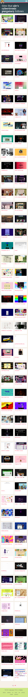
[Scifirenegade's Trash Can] (21, 419)
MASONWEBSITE (19, 397)
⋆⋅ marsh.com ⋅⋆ (4, 90)
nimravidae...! (4, 263)
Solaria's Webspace (19, 23)
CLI (12, 692)
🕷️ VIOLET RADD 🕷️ (19, 477)
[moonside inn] (7, 672)
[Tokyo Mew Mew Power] (21, 659)
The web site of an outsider (7, 664)
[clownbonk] (21, 365)
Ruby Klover (4, 317)
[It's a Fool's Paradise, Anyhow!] (7, 98)
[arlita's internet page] (21, 165)
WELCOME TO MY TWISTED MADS (21, 263)
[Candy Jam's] (7, 646)
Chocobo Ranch (18, 557)
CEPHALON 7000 (5, 370)
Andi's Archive (4, 210)
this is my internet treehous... (21, 157)
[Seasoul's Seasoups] (7, 419)
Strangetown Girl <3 (5, 250)
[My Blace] (21, 352)
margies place (4, 610)
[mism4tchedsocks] (7, 45)
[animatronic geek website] (7, 272)
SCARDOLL (4, 570)
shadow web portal (19, 637)
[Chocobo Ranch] (21, 552)
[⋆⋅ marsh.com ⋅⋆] (7, 85)
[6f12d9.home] (21, 606)
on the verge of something (20, 197)
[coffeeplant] (7, 192)
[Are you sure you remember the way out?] (21, 312)
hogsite (2, 183)
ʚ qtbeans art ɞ (18, 117)
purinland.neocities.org (19, 343)
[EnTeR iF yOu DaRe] (7, 432)
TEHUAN (3, 223)
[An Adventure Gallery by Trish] (7, 539)
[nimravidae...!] (7, 259)
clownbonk (17, 370)
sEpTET (3, 624)
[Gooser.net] (21, 525)
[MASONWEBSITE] (21, 392)
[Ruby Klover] (7, 312)
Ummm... (3, 490)
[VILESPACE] (7, 299)
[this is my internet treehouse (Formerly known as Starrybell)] (21, 152)
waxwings (17, 651)
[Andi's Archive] (7, 205)
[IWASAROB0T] (21, 485)
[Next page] (15, 685)
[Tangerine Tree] (21, 459)
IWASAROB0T (18, 490)
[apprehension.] (21, 432)
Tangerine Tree (18, 464)
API (19, 692)
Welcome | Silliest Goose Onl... (7, 143)
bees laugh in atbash (19, 223)
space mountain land (5, 597)
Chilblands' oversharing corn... (7, 330)
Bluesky (21, 690)
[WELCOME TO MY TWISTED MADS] (21, 259)
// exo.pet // (17, 277)
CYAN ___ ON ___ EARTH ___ (21, 504)
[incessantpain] (21, 58)
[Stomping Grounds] (21, 285)
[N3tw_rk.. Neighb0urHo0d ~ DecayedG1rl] (21, 178)
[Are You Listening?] (21, 205)
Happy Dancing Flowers (6, 290)
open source (11, 690)
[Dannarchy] (7, 112)
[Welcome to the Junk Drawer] (7, 58)
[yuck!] (7, 379)
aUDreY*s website (5, 450)
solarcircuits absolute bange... (7, 584)
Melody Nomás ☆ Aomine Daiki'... (21, 36)
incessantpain (18, 63)
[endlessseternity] (7, 525)
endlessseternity (4, 530)
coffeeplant (3, 197)
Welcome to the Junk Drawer (7, 63)
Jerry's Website (18, 143)
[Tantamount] (21, 619)
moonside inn (4, 677)
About (4, 692)
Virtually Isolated (4, 130)
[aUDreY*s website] (7, 445)
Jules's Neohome (18, 544)
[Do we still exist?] (21, 232)
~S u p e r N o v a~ (19, 410)
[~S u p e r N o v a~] (21, 405)
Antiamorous (4, 36)
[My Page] (21, 672)
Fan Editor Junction (19, 450)
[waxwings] (21, 646)
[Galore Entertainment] (7, 352)
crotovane (3, 76)
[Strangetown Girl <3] (7, 245)
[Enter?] (21, 245)
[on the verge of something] (21, 192)
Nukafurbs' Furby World (6, 464)
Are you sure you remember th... (21, 317)
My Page (17, 677)
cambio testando (18, 584)
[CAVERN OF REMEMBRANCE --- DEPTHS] (21, 98)
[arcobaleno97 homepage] (21, 299)
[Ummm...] (7, 485)
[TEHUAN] (7, 218)
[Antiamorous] (7, 32)
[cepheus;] (21, 85)
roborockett (17, 517)
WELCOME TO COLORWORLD (21, 50)
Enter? (16, 250)
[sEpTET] (7, 619)
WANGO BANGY (5, 637)
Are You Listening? (19, 210)
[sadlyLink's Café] (21, 325)
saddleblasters (4, 170)
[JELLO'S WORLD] (7, 472)
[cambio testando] (21, 579)
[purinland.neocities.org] (21, 339)
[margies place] (7, 606)
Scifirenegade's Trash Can (20, 424)
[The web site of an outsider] (7, 659)
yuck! (2, 384)
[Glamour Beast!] (7, 552)
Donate (9, 692)
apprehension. (18, 437)
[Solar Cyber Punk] (7, 392)
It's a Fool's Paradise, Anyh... (7, 103)
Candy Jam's (4, 651)
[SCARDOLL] (7, 566)
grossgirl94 (3, 157)
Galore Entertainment (5, 357)
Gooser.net (17, 530)
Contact (16, 694)
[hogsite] (7, 178)
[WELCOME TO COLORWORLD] (21, 45)
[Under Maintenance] (7, 512)
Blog (16, 692)
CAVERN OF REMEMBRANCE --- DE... (21, 103)
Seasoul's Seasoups (5, 424)
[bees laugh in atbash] (21, 218)
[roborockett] (21, 512)
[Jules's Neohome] (21, 539)
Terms (11, 694)
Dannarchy (3, 117)
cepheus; (17, 90)
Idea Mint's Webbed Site (20, 570)
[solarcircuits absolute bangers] (7, 579)
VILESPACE (4, 303)
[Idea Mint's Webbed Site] (21, 566)
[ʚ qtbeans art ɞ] (21, 112)
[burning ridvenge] (21, 379)
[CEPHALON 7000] (7, 365)
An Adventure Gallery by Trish (7, 544)
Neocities (6, 690)
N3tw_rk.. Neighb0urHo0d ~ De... (21, 183)
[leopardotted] (7, 18)
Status (23, 692)
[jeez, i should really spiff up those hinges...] (21, 592)
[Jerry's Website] (21, 138)
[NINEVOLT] (7, 339)
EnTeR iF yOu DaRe (5, 437)
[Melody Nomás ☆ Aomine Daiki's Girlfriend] (21, 32)
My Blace (17, 357)
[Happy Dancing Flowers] (7, 285)
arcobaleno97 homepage (20, 303)
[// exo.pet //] (21, 272)
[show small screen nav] (26, 1)
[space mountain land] (7, 592)
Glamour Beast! (4, 557)
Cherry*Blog (4, 504)
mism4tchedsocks (5, 50)
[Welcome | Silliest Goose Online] (7, 138)
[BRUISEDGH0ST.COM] (21, 125)
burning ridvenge (18, 384)
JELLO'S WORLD (5, 477)
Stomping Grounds (19, 290)
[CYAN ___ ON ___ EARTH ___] (21, 499)
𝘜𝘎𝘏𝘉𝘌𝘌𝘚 (17, 76)
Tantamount (17, 624)
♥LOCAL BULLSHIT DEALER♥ (7, 410)
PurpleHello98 (4, 237)
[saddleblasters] (7, 165)
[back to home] (2, 1)
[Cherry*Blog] (7, 499)
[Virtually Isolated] (7, 125)
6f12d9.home (17, 610)
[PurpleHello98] (7, 232)
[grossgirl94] (7, 152)
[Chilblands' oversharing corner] (7, 325)
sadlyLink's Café (18, 330)
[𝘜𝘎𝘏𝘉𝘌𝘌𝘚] (21, 72)
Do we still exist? (18, 237)
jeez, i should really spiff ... (20, 597)
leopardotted (4, 23)
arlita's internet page (19, 170)
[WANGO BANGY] (7, 632)
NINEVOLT (3, 343)
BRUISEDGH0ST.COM (20, 130)
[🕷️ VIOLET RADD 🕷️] (21, 472)
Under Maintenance (5, 517)
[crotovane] (7, 72)
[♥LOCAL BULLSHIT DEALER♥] (7, 405)
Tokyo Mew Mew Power (20, 664)
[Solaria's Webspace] (21, 18)
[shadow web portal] (21, 632)
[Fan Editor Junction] (21, 445)
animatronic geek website (6, 277)
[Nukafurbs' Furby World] (7, 459)
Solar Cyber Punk (5, 397)
